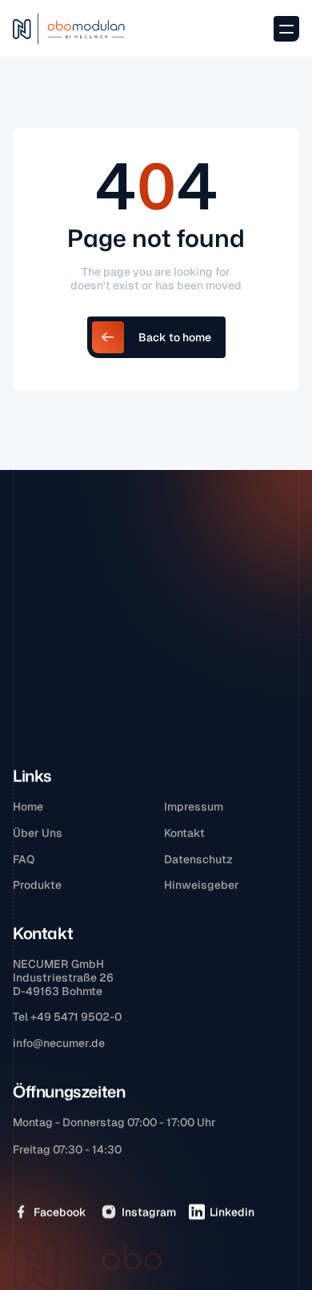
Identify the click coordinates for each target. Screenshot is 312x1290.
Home (28, 806)
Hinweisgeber (201, 885)
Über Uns (37, 832)
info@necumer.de (59, 1043)
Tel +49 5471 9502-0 (67, 1016)
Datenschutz (198, 858)
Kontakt (184, 832)
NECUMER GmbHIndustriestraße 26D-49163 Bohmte (63, 977)
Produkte (37, 885)
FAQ (23, 858)
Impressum (193, 806)
